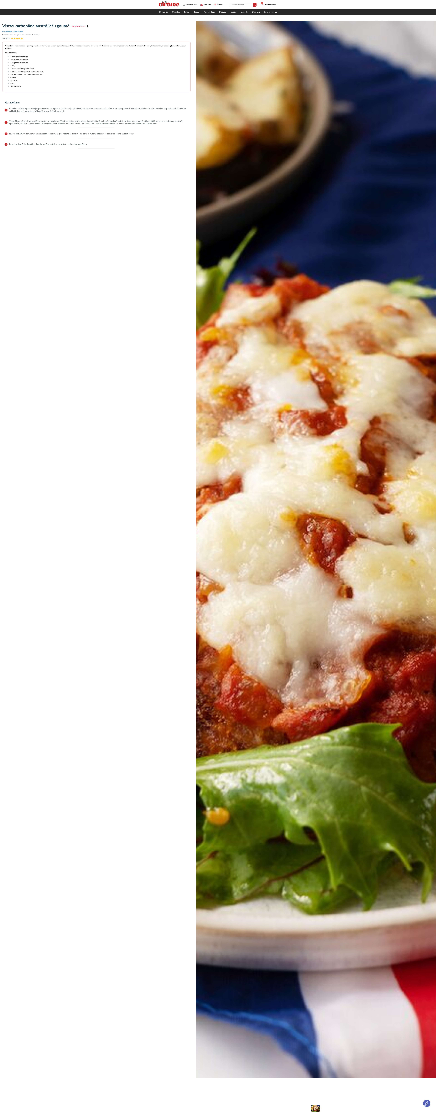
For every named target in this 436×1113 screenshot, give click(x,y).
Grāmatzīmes (269, 5)
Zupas (196, 12)
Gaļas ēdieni (18, 31)
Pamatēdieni (209, 12)
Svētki (233, 12)
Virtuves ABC (191, 5)
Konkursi (207, 5)
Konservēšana (270, 12)
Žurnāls (220, 5)
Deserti (244, 12)
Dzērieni (256, 12)
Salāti (186, 12)
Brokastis (163, 12)
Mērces (222, 12)
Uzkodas (176, 12)
